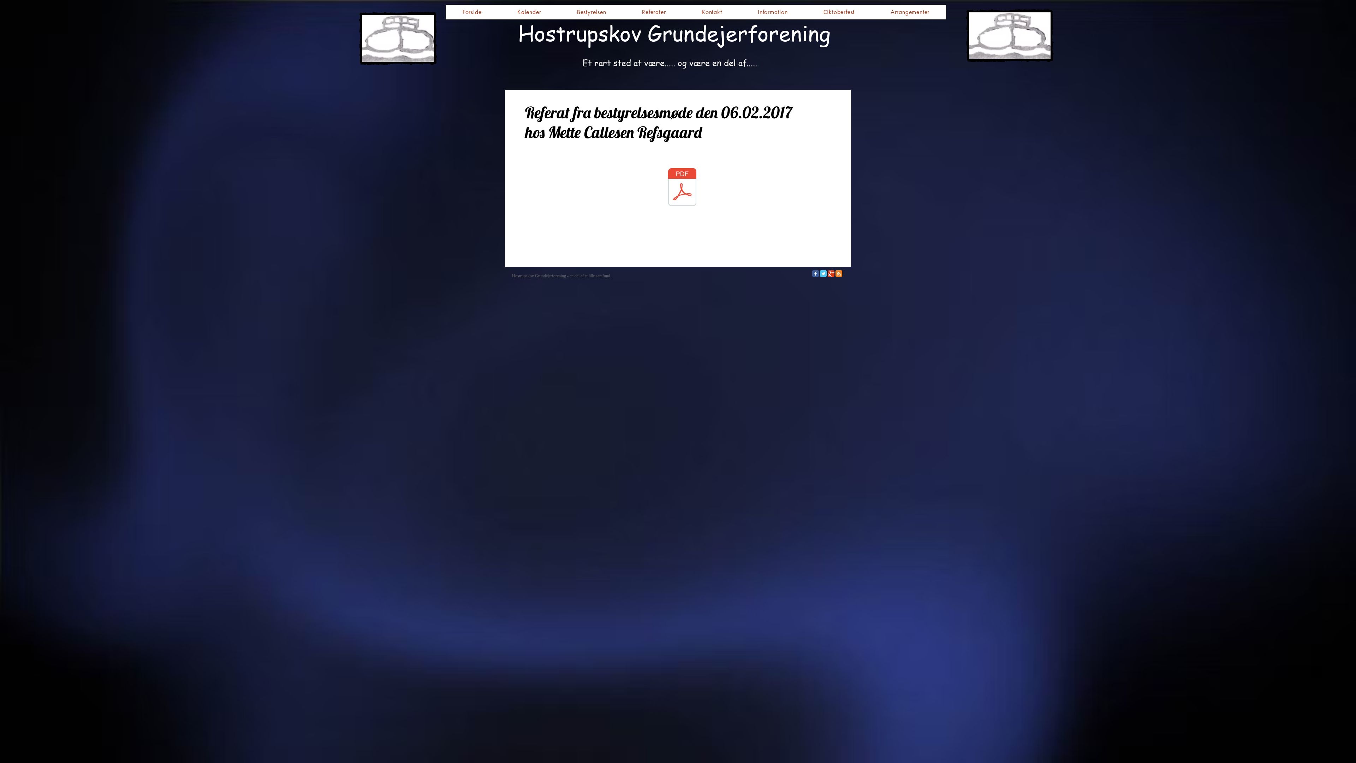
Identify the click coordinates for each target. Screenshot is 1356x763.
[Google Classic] (831, 273)
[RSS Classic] (838, 273)
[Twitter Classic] (823, 273)
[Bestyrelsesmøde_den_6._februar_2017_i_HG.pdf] (682, 188)
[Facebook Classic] (815, 273)
